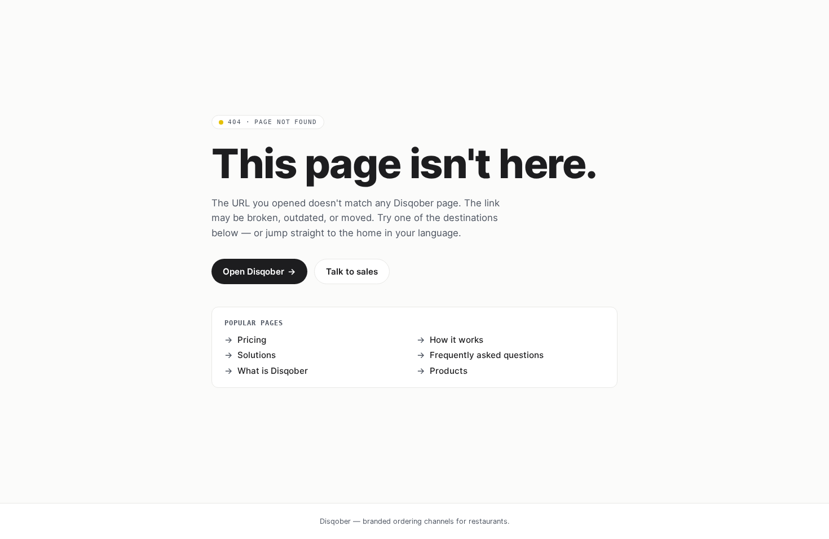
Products (449, 370)
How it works (456, 339)
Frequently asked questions (487, 355)
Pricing (251, 339)
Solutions (256, 355)
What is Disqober (272, 370)
